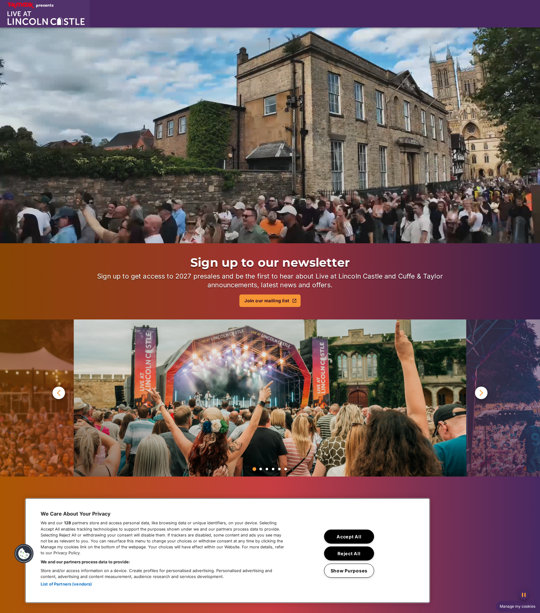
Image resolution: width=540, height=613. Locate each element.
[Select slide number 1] (254, 469)
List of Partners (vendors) (66, 583)
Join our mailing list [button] (266, 300)
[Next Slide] (503, 397)
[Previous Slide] (37, 397)
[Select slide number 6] (285, 469)
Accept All (349, 536)
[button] (45, 13)
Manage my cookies (517, 606)
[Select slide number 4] (273, 469)
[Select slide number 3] (267, 469)
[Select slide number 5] (279, 469)
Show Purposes (349, 570)
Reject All (349, 553)
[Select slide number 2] (260, 469)
